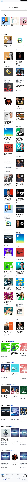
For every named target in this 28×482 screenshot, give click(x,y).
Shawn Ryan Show (18, 232)
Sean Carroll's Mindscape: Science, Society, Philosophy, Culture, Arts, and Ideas (14, 442)
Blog (7, 476)
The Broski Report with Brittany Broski (7, 319)
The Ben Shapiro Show (7, 95)
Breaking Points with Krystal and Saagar (20, 81)
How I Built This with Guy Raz (7, 81)
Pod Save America (18, 289)
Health (12, 362)
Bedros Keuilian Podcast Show (19, 202)
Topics (12, 477)
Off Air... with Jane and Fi (5, 377)
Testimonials (8, 478)
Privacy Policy (18, 478)
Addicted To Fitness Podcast (14, 377)
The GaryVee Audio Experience (19, 334)
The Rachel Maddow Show (8, 167)
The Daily (17, 246)
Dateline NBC (18, 216)
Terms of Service (19, 476)
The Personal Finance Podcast (19, 141)
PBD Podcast (6, 202)
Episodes (12, 476)
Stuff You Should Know (7, 156)
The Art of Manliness (19, 124)
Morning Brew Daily (7, 217)
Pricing (7, 477)
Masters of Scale (6, 275)
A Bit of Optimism (6, 334)
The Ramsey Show (18, 90)
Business (12, 341)
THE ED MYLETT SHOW (7, 289)
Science (12, 426)
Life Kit (17, 319)
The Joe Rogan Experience (15, 464)
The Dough (6, 304)
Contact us (18, 477)
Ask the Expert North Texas (15, 419)
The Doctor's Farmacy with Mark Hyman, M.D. (8, 125)
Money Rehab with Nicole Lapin (19, 305)
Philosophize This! (4, 442)
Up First (17, 49)
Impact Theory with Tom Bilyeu (19, 157)
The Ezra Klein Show (7, 64)
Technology (13, 384)
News (11, 405)
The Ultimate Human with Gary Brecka (19, 65)
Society (12, 450)
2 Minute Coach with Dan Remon (7, 49)
